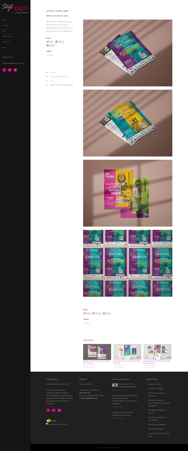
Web (4, 31)
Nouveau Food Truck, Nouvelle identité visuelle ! (128, 385)
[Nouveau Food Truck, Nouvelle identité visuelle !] (115, 385)
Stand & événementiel (156, 429)
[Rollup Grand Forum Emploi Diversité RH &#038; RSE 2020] (157, 352)
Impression (7, 36)
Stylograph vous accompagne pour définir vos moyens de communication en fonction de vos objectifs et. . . (125, 399)
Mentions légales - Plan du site (109, 447)
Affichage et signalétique (156, 424)
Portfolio (6, 42)
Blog (4, 47)
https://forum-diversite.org (61, 85)
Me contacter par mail (89, 398)
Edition (5, 25)
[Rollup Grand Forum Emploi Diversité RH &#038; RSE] (127, 352)
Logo (4, 20)
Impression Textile (154, 384)
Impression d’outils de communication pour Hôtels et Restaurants (159, 403)
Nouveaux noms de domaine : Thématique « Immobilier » (122, 413)
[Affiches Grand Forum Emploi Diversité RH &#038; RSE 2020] (97, 352)
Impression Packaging (156, 388)
